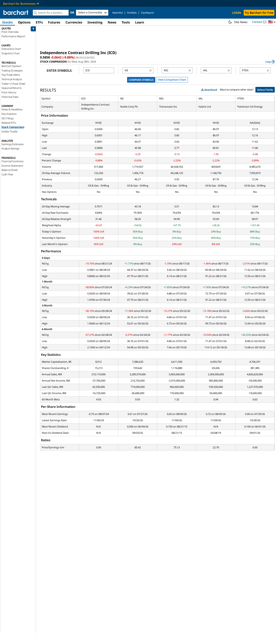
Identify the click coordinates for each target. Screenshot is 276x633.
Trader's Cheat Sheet (13, 83)
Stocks (7, 22)
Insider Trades (9, 131)
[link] (270, 62)
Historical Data (9, 97)
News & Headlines (11, 109)
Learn (139, 22)
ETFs (39, 22)
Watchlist (117, 12)
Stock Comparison (12, 127)
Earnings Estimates (12, 144)
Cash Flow (7, 174)
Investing (94, 22)
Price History (8, 92)
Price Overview (10, 32)
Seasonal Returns (11, 88)
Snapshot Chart (10, 53)
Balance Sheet (9, 170)
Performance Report (13, 36)
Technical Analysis (11, 79)
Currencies (73, 22)
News (112, 22)
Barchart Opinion (11, 66)
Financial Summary (12, 161)
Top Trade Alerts (10, 75)
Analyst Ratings (10, 148)
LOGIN (236, 13)
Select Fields (265, 90)
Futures (54, 22)
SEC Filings (7, 118)
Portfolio (132, 12)
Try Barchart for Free (259, 13)
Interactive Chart (11, 49)
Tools (126, 22)
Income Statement (12, 165)
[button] (272, 22)
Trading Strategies (11, 70)
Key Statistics (9, 114)
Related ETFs (8, 123)
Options (24, 22)
